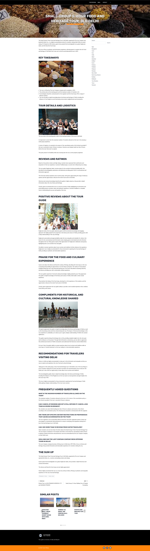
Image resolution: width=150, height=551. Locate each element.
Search (93, 40)
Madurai (94, 69)
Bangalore (94, 49)
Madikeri (94, 67)
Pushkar (93, 77)
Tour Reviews (92, 2)
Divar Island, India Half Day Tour (78, 511)
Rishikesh (94, 79)
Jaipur (93, 57)
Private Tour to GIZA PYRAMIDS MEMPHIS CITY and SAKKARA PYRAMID (50, 483)
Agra (93, 46)
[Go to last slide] (42, 511)
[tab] (62, 525)
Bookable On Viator (43, 476)
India (68, 24)
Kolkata (94, 65)
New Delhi (71, 24)
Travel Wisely (76, 27)
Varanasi (94, 85)
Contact (105, 2)
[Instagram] (110, 548)
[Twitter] (107, 548)
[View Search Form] (110, 2)
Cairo (93, 51)
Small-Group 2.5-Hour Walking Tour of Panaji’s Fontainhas (77, 483)
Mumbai (94, 71)
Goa (93, 53)
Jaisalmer (94, 59)
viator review (51, 476)
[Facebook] (104, 548)
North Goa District (96, 75)
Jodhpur (93, 61)
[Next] (84, 511)
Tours (82, 24)
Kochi (93, 63)
